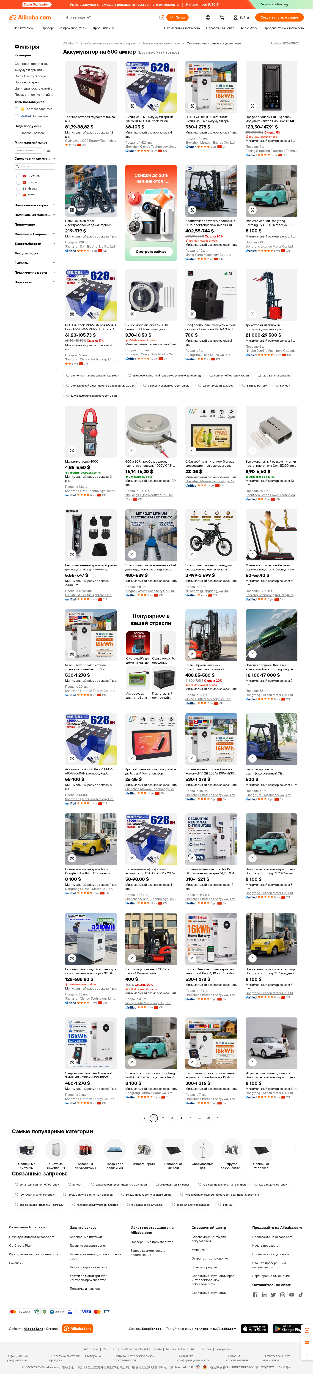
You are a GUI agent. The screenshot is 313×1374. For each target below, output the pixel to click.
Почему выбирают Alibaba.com (31, 1237)
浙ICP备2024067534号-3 (273, 1367)
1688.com (109, 1349)
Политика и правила (85, 1288)
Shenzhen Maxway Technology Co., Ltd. (211, 481)
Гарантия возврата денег (88, 1245)
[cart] (223, 18)
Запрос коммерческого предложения (148, 1253)
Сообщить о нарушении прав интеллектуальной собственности (213, 1280)
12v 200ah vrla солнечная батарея (90, 1194)
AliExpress (91, 1349)
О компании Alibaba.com (28, 1227)
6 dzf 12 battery (257, 385)
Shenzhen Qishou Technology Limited (151, 146)
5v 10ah (77, 1184)
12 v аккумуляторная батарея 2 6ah (94, 395)
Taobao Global (175, 1349)
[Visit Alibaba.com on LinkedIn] (264, 1295)
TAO (192, 1349)
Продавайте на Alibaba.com (272, 1237)
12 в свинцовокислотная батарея (224, 1184)
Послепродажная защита (88, 1267)
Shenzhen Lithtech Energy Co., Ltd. (210, 142)
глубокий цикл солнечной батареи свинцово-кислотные (222, 1194)
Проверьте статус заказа (270, 1254)
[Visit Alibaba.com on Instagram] (282, 1295)
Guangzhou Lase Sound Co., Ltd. (208, 355)
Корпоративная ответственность (33, 1254)
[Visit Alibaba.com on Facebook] (255, 1295)
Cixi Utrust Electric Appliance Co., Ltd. (91, 595)
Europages (223, 1349)
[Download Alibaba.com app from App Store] (254, 1328)
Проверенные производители (153, 1242)
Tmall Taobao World (134, 1349)
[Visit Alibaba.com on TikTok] (301, 1295)
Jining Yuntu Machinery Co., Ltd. (208, 254)
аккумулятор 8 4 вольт (174, 1184)
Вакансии (16, 1263)
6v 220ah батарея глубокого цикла (148, 1194)
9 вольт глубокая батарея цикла (168, 385)
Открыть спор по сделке (210, 1258)
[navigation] (35, 581)
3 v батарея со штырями (147, 1204)
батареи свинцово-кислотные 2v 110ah (121, 1184)
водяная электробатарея (193, 1204)
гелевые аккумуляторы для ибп (97, 1204)
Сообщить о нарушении (209, 1293)
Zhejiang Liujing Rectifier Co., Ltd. (149, 495)
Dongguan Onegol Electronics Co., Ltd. (151, 354)
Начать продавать (265, 1245)
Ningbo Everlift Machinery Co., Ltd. (270, 350)
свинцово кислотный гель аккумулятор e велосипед (166, 375)
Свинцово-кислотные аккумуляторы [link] (214, 43)
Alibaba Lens (33, 1328)
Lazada (157, 1349)
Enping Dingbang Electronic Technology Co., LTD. (272, 151)
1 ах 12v (227, 1204)
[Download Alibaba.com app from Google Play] (288, 1328)
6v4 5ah (285, 385)
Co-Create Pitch (21, 1245)
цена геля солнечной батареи (39, 1184)
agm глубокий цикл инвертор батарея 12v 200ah (103, 385)
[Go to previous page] (144, 1118)
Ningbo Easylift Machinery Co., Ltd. (150, 591)
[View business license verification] (198, 1367)
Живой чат (199, 1249)
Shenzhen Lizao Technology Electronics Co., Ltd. (91, 491)
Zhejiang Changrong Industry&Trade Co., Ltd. (272, 595)
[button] (162, 17)
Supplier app (152, 1328)
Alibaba (68, 43)
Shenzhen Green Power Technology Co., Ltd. (272, 495)
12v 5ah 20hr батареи (273, 1184)
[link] (307, 1330)
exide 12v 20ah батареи (218, 385)
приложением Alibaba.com (215, 1328)
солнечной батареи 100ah (231, 375)
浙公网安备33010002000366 (231, 1367)
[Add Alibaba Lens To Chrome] (77, 1328)
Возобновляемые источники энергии (108, 43)
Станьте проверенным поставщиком (269, 1265)
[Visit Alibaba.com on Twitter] (273, 1295)
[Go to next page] (218, 1118)
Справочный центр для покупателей (209, 1239)
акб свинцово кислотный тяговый (41, 1204)
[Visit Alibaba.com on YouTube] (291, 1295)
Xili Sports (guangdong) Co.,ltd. (207, 591)
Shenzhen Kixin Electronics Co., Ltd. (90, 246)
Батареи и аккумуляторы (161, 43)
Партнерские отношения (271, 1276)
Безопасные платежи (86, 1237)
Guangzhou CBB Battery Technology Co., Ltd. (91, 140)
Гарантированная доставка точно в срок (95, 1256)
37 (208, 1118)
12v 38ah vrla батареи (276, 375)
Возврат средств (204, 1267)
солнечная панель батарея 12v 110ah (95, 375)
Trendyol (205, 1349)
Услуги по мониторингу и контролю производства (88, 1278)
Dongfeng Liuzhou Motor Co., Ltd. (270, 246)
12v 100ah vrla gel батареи (36, 1194)
